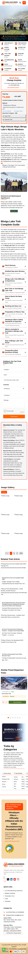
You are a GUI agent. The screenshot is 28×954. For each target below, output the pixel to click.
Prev (7, 553)
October (23, 783)
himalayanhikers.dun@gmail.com (15, 915)
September (24, 781)
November (24, 786)
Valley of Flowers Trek (20, 39)
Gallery (4, 492)
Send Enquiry (14, 416)
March (15, 781)
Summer (4, 786)
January (16, 776)
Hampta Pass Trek (22, 38)
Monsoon (4, 781)
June (15, 788)
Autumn (4, 776)
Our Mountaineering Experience (13, 890)
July (22, 776)
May (15, 786)
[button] (8, 717)
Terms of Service (13, 948)
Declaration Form (10, 896)
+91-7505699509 (19, 912)
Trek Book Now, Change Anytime (13, 933)
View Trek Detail (17, 702)
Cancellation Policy (18, 111)
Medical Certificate (10, 893)
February (16, 779)
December (24, 788)
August (23, 779)
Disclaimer (8, 901)
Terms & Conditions (6, 111)
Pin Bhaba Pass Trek (9, 39)
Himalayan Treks (5, 779)
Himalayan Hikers (17, 944)
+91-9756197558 (10, 912)
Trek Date (6, 384)
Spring (3, 784)
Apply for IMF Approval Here (12, 841)
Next (21, 553)
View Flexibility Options (14, 87)
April (15, 783)
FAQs (6, 898)
